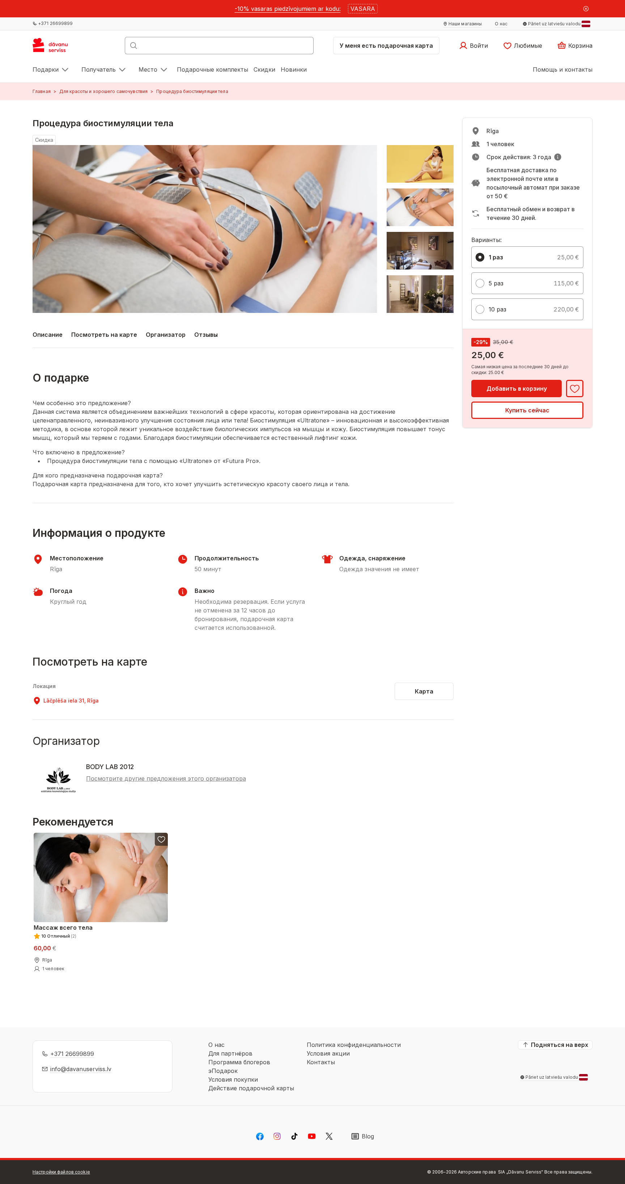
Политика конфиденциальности (354, 1044)
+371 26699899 (72, 1053)
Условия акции (328, 1053)
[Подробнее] (557, 157)
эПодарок (223, 1070)
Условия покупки (233, 1079)
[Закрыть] (585, 8)
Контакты (321, 1062)
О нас (216, 1044)
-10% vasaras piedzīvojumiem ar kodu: (288, 8)
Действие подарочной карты (251, 1088)
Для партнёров (230, 1053)
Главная (42, 91)
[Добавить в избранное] (574, 388)
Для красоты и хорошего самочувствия (103, 91)
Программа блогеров (239, 1062)
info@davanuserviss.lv (80, 1069)
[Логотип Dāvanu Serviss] (58, 48)
